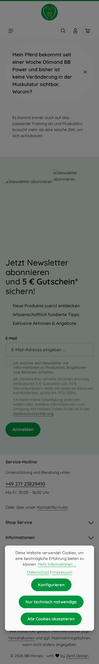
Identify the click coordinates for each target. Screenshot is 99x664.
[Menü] (11, 30)
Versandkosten (21, 637)
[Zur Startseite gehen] (49, 12)
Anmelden (23, 429)
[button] (50, 72)
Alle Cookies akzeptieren (51, 618)
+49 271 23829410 (25, 484)
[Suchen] (63, 30)
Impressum (62, 572)
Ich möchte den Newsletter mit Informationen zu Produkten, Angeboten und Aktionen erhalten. (50, 368)
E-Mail (11, 338)
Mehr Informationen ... (57, 564)
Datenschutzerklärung (33, 413)
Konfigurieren (51, 584)
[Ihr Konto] (75, 30)
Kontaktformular (52, 507)
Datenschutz (38, 572)
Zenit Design (77, 655)
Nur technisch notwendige (51, 601)
